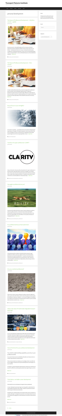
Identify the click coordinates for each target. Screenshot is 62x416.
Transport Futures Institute (17, 3)
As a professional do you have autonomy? (18, 224)
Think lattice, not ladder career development (19, 379)
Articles (15, 8)
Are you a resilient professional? (15, 269)
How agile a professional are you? (16, 184)
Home (7, 8)
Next (10, 408)
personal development (14, 99)
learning (9, 99)
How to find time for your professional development (21, 348)
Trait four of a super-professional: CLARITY (18, 142)
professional (21, 178)
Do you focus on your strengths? (15, 105)
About (24, 8)
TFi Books (11, 8)
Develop (9, 178)
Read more (14, 54)
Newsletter (19, 8)
